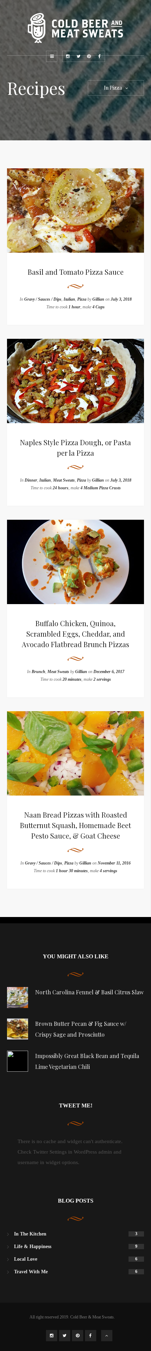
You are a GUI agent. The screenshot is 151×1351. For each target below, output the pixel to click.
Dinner (31, 480)
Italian (69, 299)
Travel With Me (31, 1271)
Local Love (25, 1259)
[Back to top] (106, 1335)
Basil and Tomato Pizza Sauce (76, 271)
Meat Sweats (64, 480)
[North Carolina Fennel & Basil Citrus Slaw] (17, 997)
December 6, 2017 (108, 671)
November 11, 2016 (114, 863)
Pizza (81, 299)
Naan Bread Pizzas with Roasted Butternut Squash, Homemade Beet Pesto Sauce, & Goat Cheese (75, 825)
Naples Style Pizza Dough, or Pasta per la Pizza (75, 447)
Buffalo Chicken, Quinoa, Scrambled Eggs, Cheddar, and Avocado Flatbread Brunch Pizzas (75, 633)
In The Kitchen (30, 1234)
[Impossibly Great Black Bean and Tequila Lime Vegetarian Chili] (17, 1061)
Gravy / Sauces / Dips (42, 299)
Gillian (98, 299)
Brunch (38, 671)
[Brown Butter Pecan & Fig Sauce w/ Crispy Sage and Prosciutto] (17, 1029)
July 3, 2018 (121, 299)
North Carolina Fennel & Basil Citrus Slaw (89, 992)
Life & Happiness (32, 1246)
